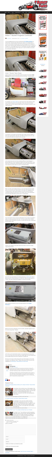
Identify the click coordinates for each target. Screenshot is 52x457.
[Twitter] (7, 370)
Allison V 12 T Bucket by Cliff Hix (11, 422)
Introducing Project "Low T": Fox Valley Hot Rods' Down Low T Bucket (18, 409)
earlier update (15, 101)
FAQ (26, 12)
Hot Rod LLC (42, 64)
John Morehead (9, 38)
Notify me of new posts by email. (12, 446)
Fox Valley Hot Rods (28, 41)
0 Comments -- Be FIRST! (24, 38)
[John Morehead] (7, 367)
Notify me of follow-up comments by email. (14, 443)
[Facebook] (6, 370)
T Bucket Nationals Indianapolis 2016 (12, 421)
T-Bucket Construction (10, 420)
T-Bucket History (17, 12)
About (9, 12)
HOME (5, 12)
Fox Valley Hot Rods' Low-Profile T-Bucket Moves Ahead (16, 398)
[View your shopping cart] (47, 12)
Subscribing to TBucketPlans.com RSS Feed (19, 361)
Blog (12, 12)
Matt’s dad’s (29, 276)
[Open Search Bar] (45, 12)
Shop (23, 12)
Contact (29, 12)
